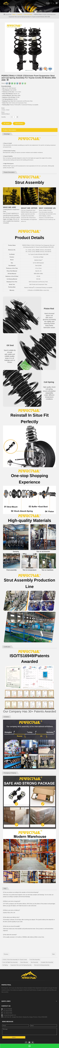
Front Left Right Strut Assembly (10, 962)
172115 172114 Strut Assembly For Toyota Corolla (14, 959)
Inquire (7, 123)
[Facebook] (26, 1042)
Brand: (3, 112)
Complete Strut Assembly (47, 962)
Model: (3, 108)
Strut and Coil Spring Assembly (41, 965)
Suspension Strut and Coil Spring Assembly (21, 965)
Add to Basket (19, 123)
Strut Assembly (34, 962)
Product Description (9, 130)
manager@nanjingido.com (9, 1015)
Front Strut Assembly (35, 959)
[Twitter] (32, 1042)
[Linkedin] (29, 1042)
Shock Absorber (24, 962)
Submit (13, 1037)
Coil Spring (5, 965)
